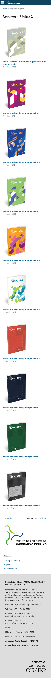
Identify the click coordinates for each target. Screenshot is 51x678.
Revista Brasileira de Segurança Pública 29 (21, 113)
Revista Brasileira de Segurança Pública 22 (21, 456)
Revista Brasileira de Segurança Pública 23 (21, 407)
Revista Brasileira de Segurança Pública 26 (21, 260)
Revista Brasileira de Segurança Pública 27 (21, 211)
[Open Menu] (2, 2)
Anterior (9, 518)
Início (5, 8)
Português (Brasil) (12, 560)
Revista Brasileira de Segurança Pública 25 (21, 309)
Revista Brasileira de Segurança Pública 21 (21, 505)
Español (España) (11, 568)
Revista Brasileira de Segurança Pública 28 (21, 162)
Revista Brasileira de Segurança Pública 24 (21, 358)
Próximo (42, 518)
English (7, 564)
